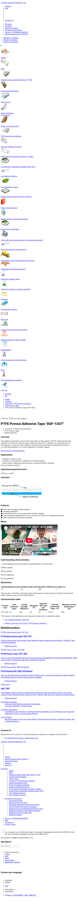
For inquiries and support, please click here (21, 738)
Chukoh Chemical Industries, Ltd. (13, 3)
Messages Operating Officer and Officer (24, 805)
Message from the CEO (18, 803)
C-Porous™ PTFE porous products (18, 404)
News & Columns (11, 28)
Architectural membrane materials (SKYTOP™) (26, 791)
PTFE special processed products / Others (25, 789)
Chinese (21, 895)
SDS (6, 856)
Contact (8, 394)
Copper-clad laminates (17, 777)
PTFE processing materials (19, 785)
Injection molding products (19, 787)
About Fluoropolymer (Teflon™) (17, 34)
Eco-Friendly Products (17, 795)
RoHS (7, 858)
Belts (11, 773)
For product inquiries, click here (17, 620)
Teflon (7, 854)
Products (8, 24)
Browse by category (11, 38)
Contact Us (9, 20)
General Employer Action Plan (20, 813)
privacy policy (10, 824)
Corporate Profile (15, 801)
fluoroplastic (10, 860)
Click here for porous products (13, 451)
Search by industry (10, 40)
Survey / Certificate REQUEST (16, 32)
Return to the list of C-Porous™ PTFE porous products (25, 623)
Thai (6, 886)
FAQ (6, 8)
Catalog (8, 6)
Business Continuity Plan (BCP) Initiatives (25, 811)
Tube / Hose (13, 779)
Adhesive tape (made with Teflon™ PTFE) (24, 775)
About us (8, 765)
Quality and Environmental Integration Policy (26, 809)
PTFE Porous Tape (12, 406)
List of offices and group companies (23, 807)
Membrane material (12, 862)
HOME (7, 400)
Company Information (13, 30)
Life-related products (17, 793)
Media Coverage (15, 815)
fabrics (11, 771)
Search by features (10, 42)
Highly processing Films (18, 783)
